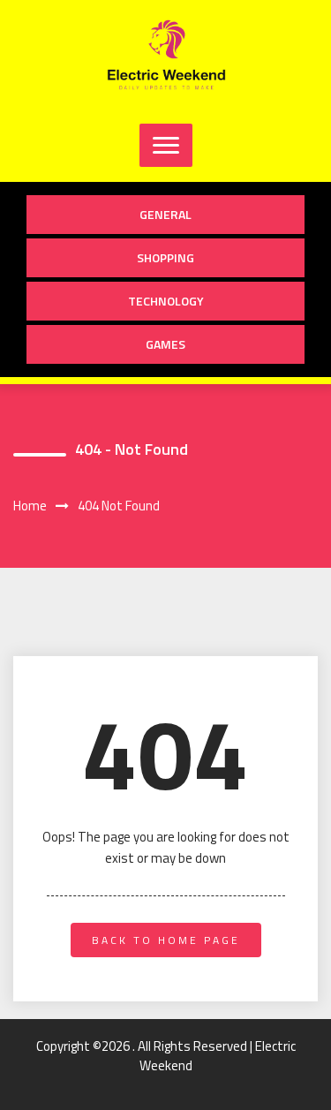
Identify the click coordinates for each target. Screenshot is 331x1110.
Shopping (165, 257)
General (165, 214)
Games (165, 344)
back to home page (166, 940)
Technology (166, 300)
